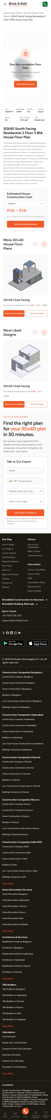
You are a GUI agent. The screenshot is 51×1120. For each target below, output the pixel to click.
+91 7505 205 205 (11, 615)
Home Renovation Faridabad (15, 924)
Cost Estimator (9, 557)
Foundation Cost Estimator (14, 1067)
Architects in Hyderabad (13, 960)
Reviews (5, 587)
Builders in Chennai (11, 780)
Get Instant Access (25, 84)
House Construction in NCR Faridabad (25, 1096)
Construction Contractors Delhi (16, 852)
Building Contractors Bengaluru (16, 707)
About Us (6, 570)
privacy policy (38, 518)
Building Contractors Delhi (14, 877)
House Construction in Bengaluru (17, 1090)
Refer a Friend (34, 551)
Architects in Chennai (12, 972)
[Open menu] (5, 4)
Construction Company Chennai (17, 761)
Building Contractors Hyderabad (17, 749)
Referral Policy (34, 586)
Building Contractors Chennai (15, 792)
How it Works (8, 544)
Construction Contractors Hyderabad (19, 725)
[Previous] (35, 244)
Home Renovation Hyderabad (15, 900)
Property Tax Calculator (13, 1061)
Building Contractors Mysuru (15, 834)
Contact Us (7, 583)
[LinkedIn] (11, 633)
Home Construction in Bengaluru (17, 689)
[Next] (44, 244)
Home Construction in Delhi (14, 858)
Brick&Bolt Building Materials (18, 604)
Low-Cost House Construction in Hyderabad (22, 743)
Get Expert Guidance (25, 512)
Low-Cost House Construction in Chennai (21, 786)
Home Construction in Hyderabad (17, 731)
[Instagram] (15, 633)
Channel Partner (35, 555)
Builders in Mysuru (10, 822)
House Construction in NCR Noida (23, 1104)
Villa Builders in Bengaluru (14, 989)
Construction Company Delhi (15, 846)
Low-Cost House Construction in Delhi (19, 871)
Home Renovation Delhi (12, 918)
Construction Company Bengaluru (17, 676)
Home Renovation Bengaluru (15, 894)
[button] (10, 481)
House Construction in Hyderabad (25, 1095)
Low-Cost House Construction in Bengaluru (22, 701)
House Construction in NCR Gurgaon (19, 1098)
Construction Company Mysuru (16, 804)
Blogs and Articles (10, 574)
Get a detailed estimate (25, 224)
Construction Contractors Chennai (18, 767)
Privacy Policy (34, 574)
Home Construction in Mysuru (15, 816)
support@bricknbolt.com (15, 620)
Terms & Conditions (36, 569)
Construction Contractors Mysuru (17, 810)
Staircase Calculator (11, 1054)
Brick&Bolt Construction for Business (23, 599)
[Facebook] (7, 633)
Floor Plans (7, 565)
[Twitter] (3, 633)
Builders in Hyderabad (12, 737)
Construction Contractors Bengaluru (18, 683)
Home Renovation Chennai (14, 906)
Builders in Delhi (9, 864)
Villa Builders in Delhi (11, 1013)
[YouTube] (19, 633)
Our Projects (7, 548)
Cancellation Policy (36, 582)
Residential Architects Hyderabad (17, 953)
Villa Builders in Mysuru (12, 1007)
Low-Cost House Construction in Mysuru (21, 828)
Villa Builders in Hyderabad (14, 995)
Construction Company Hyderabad (18, 719)
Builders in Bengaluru (11, 695)
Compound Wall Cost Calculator (17, 1048)
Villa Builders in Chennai (13, 1001)
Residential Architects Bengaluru (17, 941)
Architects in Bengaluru (12, 947)
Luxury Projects (9, 553)
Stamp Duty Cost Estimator (14, 1042)
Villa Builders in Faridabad (14, 1019)
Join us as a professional (33, 545)
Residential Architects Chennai (16, 966)
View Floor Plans (36, 313)
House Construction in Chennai (20, 1091)
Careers (5, 578)
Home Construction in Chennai (16, 774)
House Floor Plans (12, 12)
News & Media (34, 591)
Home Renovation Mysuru (14, 912)
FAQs (30, 578)
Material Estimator (10, 561)
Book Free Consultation (14, 313)
